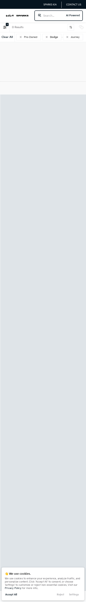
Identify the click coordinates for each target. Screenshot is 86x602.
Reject (60, 594)
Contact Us (73, 4)
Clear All (7, 37)
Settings (74, 594)
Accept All (11, 594)
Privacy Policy (13, 588)
